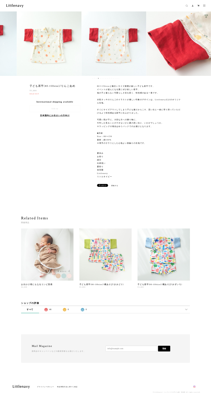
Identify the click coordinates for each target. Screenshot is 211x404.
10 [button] (109, 78)
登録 (164, 348)
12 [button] (113, 78)
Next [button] (206, 43)
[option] (40, 43)
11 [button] (111, 78)
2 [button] (94, 78)
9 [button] (107, 78)
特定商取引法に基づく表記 (67, 387)
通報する (114, 185)
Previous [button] (4, 43)
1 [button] (92, 78)
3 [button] (96, 78)
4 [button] (98, 78)
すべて (30, 309)
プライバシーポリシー (45, 387)
